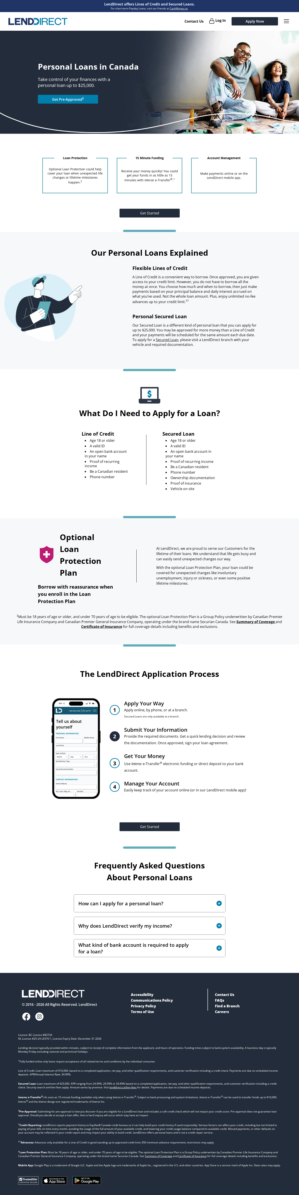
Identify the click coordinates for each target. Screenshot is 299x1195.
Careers (222, 1011)
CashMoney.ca (179, 8)
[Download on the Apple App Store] (54, 1183)
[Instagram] (39, 1017)
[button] (149, 903)
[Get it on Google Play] (86, 1185)
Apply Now (255, 21)
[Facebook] (26, 1017)
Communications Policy (152, 1000)
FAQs (219, 1000)
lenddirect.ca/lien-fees (123, 1087)
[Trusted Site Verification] (28, 1183)
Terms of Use (142, 1011)
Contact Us (194, 21)
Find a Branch (227, 1006)
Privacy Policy (143, 1006)
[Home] (38, 21)
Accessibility (142, 994)
